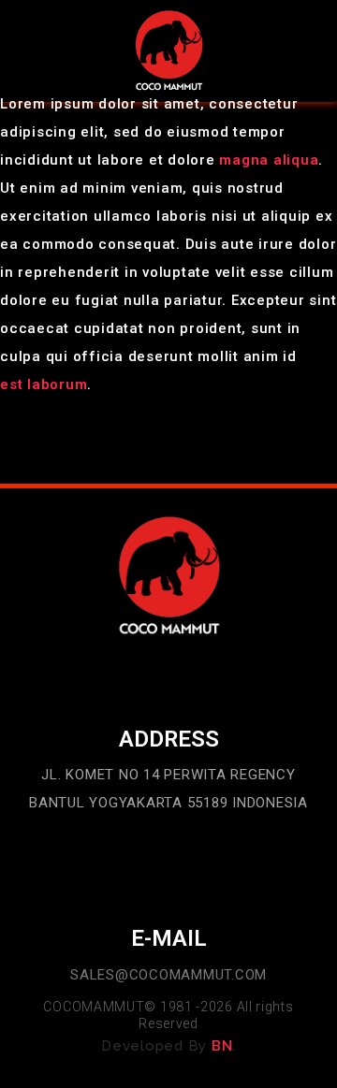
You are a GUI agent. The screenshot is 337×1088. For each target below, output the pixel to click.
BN (222, 1045)
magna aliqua (268, 160)
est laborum (43, 384)
